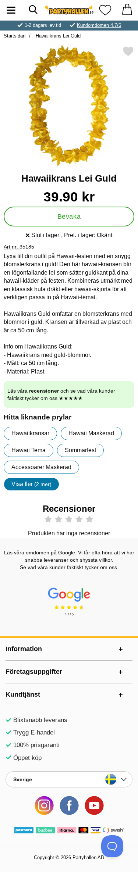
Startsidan (14, 36)
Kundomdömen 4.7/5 (99, 25)
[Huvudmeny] (11, 10)
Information (24, 649)
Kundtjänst (23, 694)
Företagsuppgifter (34, 671)
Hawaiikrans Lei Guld (57, 36)
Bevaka (69, 216)
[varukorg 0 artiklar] (127, 10)
